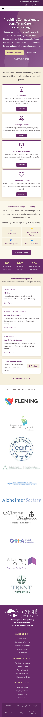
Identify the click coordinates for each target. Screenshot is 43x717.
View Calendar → (10, 353)
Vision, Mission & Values (32, 232)
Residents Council (23, 666)
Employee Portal (33, 5)
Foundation (22, 653)
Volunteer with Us (23, 677)
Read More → (8, 303)
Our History (11, 232)
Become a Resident (14, 52)
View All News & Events (21, 378)
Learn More (21, 109)
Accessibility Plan (11, 242)
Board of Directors (31, 242)
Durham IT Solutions (32, 714)
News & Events (22, 649)
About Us (22, 638)
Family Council (22, 670)
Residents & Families (22, 642)
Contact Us (22, 694)
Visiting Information (22, 663)
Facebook (34, 366)
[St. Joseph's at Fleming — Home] (21, 613)
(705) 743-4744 (22, 59)
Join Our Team (22, 687)
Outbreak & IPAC (22, 673)
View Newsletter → (11, 328)
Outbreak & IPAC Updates (30, 1)
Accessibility (19, 713)
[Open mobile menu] (3, 9)
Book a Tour (31, 52)
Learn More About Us (21, 252)
